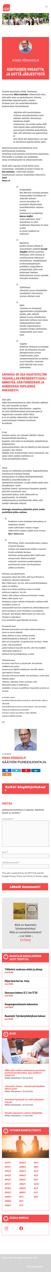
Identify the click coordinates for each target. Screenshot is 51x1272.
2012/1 (8, 1179)
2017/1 (7, 1162)
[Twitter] (16, 770)
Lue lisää (9, 972)
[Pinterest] (26, 770)
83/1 (36, 1179)
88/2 (36, 1167)
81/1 (36, 1192)
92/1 (21, 1201)
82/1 (36, 1188)
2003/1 (22, 1184)
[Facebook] (6, 770)
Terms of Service (34, 876)
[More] (6, 774)
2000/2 (22, 1188)
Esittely (25, 940)
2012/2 (8, 1175)
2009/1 (8, 1205)
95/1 (21, 1196)
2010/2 (8, 1188)
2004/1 (22, 1179)
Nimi (5, 852)
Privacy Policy (15, 876)
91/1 (21, 1205)
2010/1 (8, 1192)
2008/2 (22, 1167)
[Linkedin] (35, 770)
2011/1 (8, 1184)
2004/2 (22, 1175)
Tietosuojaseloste (35, 1266)
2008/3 (22, 1162)
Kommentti (8, 819)
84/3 (36, 1171)
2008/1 (22, 1171)
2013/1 (8, 1167)
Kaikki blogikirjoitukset (25, 786)
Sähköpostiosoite (11, 862)
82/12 (36, 1184)
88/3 (36, 1162)
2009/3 (8, 1196)
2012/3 (8, 1171)
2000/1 (22, 1192)
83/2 (36, 1175)
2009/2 (8, 1201)
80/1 (36, 1196)
